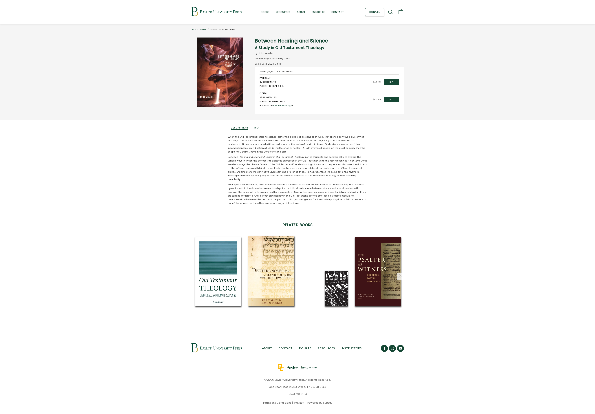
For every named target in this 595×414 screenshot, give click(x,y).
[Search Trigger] (391, 12)
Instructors (351, 348)
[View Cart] (401, 12)
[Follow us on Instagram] (392, 348)
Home (193, 29)
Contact (337, 12)
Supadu (327, 402)
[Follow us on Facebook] (384, 348)
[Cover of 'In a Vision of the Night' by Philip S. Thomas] (336, 288)
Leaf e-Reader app (282, 105)
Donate (374, 12)
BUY (392, 82)
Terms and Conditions (277, 402)
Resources (283, 12)
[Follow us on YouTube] (400, 348)
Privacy (299, 402)
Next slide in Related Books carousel (400, 276)
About (301, 12)
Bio (256, 127)
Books (265, 12)
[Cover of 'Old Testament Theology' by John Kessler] (218, 271)
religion (203, 29)
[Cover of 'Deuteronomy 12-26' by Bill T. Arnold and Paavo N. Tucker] (271, 271)
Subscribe (318, 12)
